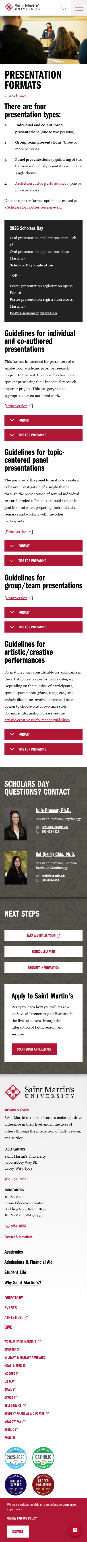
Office (8, 1397)
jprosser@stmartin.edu (55, 827)
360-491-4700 (15, 1178)
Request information (43, 967)
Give (8, 1327)
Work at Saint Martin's (20, 1341)
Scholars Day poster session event (34, 207)
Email (8, 1389)
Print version (16, 405)
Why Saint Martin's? (22, 1282)
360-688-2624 (50, 880)
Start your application (34, 1049)
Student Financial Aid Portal (24, 1413)
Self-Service (12, 1405)
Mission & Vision (16, 1109)
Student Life (15, 1272)
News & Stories (15, 1365)
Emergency (12, 1349)
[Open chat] (75, 1530)
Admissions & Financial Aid (28, 1261)
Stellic (9, 1429)
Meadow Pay (12, 1421)
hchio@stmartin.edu (53, 875)
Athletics (13, 1317)
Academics (18, 96)
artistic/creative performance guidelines (37, 719)
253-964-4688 (15, 1225)
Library (9, 1381)
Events (10, 1307)
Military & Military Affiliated (25, 1357)
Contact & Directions (18, 1236)
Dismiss (17, 1531)
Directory (13, 1297)
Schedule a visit (43, 951)
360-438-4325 (50, 831)
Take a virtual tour (41, 935)
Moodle (9, 1373)
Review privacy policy (22, 1518)
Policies (10, 1437)
